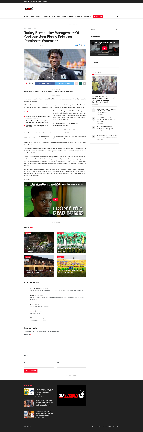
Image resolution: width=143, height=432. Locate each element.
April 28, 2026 (29, 251)
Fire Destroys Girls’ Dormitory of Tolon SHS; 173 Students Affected (36, 126)
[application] (104, 48)
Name (25, 355)
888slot (32, 295)
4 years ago (36, 304)
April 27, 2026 (62, 251)
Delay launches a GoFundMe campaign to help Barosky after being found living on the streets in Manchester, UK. (45, 402)
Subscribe (98, 16)
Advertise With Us (37, 1)
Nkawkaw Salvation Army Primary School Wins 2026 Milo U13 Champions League (37, 121)
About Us (30, 1)
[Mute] (113, 55)
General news (34, 16)
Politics (52, 16)
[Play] (92, 55)
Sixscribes (30, 426)
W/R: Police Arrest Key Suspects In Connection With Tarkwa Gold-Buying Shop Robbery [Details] (100, 99)
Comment (27, 334)
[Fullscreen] (116, 55)
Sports (79, 16)
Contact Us (44, 1)
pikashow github (35, 288)
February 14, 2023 (41, 45)
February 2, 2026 (30, 275)
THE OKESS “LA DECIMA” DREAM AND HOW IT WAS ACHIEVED (70, 272)
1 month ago (45, 288)
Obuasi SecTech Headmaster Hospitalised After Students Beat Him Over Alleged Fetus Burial (106, 128)
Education (61, 233)
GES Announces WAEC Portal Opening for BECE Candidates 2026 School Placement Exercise (106, 110)
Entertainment (61, 16)
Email (25, 363)
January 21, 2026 (63, 275)
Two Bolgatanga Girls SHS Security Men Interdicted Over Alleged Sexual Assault (107, 136)
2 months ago (40, 295)
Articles (45, 16)
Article (29, 28)
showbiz (72, 16)
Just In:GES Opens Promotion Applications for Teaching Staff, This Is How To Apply (106, 119)
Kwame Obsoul (30, 45)
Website (59, 363)
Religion (86, 16)
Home (25, 1)
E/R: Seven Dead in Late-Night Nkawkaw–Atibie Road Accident (37, 117)
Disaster (34, 28)
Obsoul (32, 311)
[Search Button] (117, 29)
